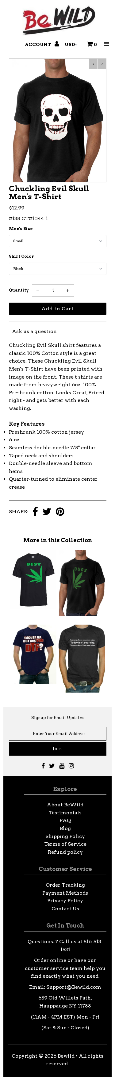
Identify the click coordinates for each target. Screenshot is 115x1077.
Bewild (66, 1056)
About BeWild (65, 805)
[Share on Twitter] (47, 512)
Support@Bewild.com (73, 987)
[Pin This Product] (60, 512)
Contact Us (65, 909)
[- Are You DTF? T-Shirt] (33, 683)
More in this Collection (57, 540)
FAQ (65, 820)
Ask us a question (34, 331)
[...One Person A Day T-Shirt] (82, 691)
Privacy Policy (65, 901)
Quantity (19, 290)
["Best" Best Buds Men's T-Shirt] (33, 607)
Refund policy (65, 852)
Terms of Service (65, 844)
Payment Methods (65, 893)
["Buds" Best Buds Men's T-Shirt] (82, 615)
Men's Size (21, 228)
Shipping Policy (65, 836)
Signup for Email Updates (57, 717)
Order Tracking (65, 885)
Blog (65, 828)
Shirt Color (21, 256)
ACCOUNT (38, 44)
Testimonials (65, 813)
